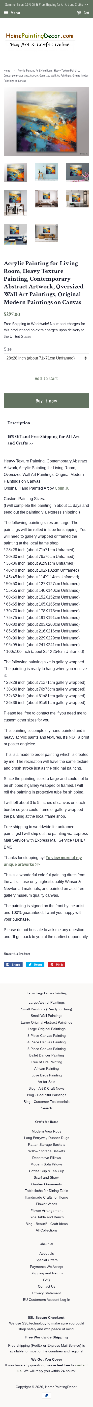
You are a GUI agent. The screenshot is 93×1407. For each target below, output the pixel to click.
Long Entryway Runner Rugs (46, 1138)
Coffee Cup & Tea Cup (46, 1171)
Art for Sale (46, 1082)
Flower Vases (46, 1204)
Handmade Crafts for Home (46, 1197)
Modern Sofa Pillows (46, 1164)
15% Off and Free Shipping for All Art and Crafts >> (43, 440)
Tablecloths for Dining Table (46, 1191)
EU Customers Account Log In (46, 1300)
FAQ (46, 1280)
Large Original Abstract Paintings (46, 1022)
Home (7, 71)
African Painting (46, 1068)
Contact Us (46, 1286)
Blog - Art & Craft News (46, 1088)
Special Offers (46, 1260)
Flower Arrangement (46, 1211)
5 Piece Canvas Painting (47, 1049)
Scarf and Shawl (46, 1177)
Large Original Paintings (46, 1029)
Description (18, 423)
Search (46, 1108)
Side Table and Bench (47, 1217)
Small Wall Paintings (46, 1016)
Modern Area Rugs (46, 1131)
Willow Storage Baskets (46, 1151)
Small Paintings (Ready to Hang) (46, 1009)
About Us (46, 1253)
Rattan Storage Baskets (46, 1144)
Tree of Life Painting (46, 1062)
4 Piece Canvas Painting (47, 1042)
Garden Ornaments (46, 1184)
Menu (15, 13)
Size (8, 349)
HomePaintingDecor (60, 1387)
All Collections (47, 1230)
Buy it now (47, 401)
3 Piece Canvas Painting (47, 1036)
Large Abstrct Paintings (47, 1002)
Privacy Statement (46, 1293)
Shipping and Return (47, 1273)
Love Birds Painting (46, 1075)
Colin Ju (62, 488)
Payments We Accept (46, 1267)
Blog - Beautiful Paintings (46, 1095)
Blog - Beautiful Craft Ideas (47, 1224)
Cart (86, 12)
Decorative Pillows (46, 1158)
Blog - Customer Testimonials (46, 1102)
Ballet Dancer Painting (46, 1055)
